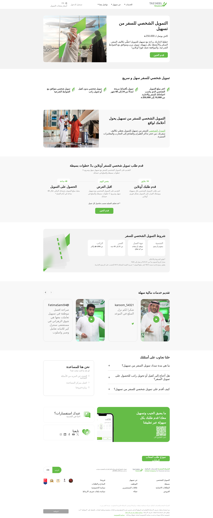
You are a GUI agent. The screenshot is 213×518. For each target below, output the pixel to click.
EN (48, 470)
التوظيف (134, 484)
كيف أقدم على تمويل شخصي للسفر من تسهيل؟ (142, 389)
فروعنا (102, 480)
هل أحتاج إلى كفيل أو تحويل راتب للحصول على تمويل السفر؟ (142, 377)
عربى (57, 470)
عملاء (135, 491)
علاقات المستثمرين (129, 487)
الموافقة (56, 511)
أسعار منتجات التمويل (58, 5)
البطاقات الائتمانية (163, 487)
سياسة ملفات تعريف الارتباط (94, 491)
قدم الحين (159, 55)
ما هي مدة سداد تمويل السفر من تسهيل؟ (146, 365)
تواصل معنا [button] (103, 4)
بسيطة (167, 484)
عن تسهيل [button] (116, 4)
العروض (167, 491)
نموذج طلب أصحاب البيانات (156, 458)
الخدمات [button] (128, 4)
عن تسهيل (133, 480)
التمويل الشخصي (157, 130)
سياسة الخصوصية (98, 487)
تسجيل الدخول (76, 4)
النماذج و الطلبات (98, 484)
